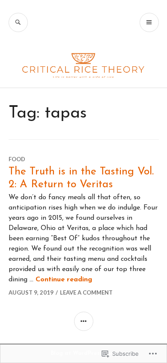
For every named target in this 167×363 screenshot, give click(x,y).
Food (17, 159)
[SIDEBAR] (83, 321)
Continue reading (64, 279)
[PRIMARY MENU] (149, 22)
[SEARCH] (18, 22)
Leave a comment (86, 292)
